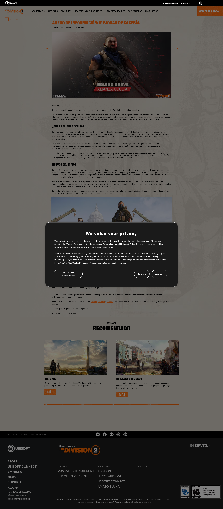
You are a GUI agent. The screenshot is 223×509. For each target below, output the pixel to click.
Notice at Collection (129, 244)
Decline (142, 274)
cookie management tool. (102, 247)
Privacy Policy (109, 244)
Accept (159, 274)
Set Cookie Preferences (68, 274)
